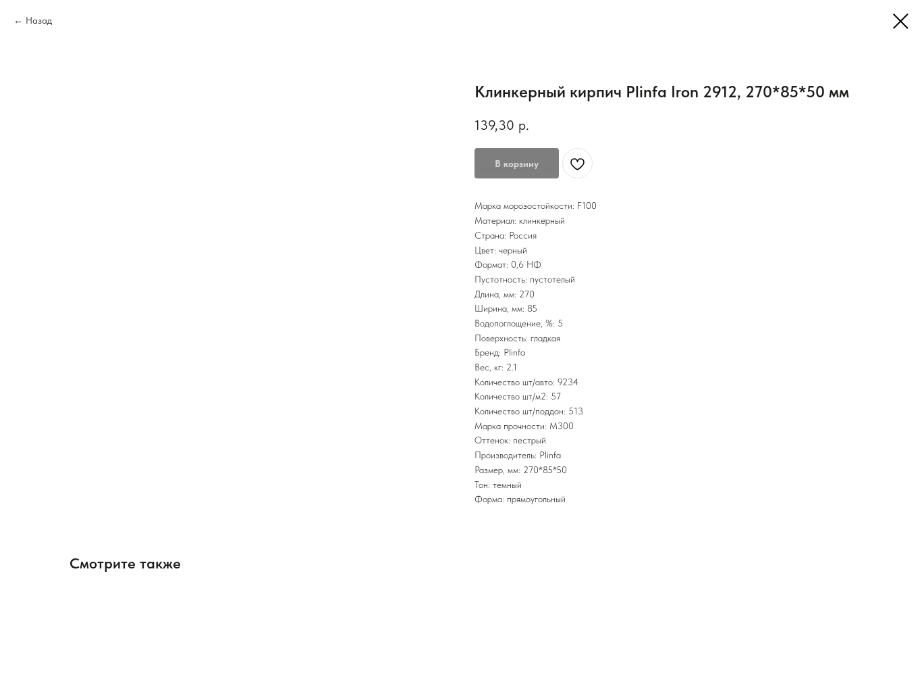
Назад (39, 20)
